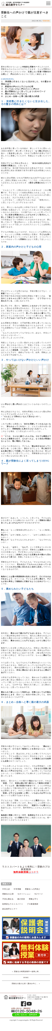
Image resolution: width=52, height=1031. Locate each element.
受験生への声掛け (32, 889)
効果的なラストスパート (12, 904)
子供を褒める (8, 899)
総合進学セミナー (9, 909)
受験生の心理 (8, 894)
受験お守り (33, 899)
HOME (26, 977)
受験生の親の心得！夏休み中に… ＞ (26, 983)
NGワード (38, 894)
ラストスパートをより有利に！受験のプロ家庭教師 (26, 868)
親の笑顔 (21, 899)
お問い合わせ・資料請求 (26, 1015)
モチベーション (24, 894)
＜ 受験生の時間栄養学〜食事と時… (26, 971)
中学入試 (6, 889)
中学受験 (17, 889)
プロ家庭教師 (32, 904)
